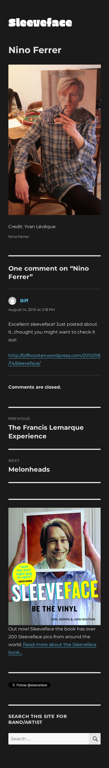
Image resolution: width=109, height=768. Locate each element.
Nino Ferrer (18, 236)
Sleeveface (40, 22)
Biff (24, 300)
